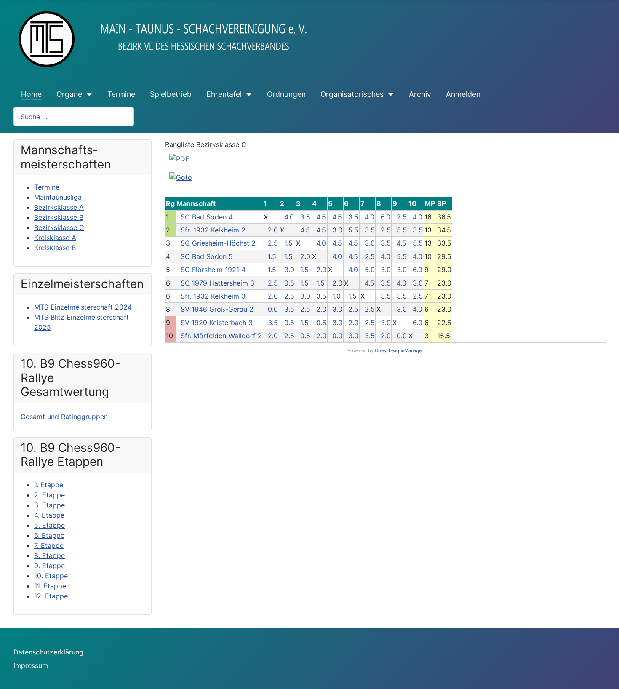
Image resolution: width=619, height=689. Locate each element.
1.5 (288, 243)
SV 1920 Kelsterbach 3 (217, 322)
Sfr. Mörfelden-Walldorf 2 (221, 335)
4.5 (321, 217)
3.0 (337, 230)
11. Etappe (50, 586)
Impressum (30, 665)
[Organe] (87, 94)
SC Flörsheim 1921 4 (213, 269)
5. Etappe (49, 525)
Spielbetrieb (171, 94)
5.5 (353, 230)
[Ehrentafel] (247, 94)
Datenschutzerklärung (48, 652)
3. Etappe (49, 505)
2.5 (402, 217)
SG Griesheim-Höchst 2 (218, 243)
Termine (121, 94)
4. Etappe (49, 515)
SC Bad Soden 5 (207, 256)
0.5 (289, 283)
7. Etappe (49, 545)
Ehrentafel (224, 94)
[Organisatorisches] (389, 94)
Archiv (420, 94)
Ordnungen (286, 94)
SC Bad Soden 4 (207, 217)
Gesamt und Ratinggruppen (64, 416)
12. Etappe (51, 596)
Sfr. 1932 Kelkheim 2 (213, 230)
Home (31, 94)
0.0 (273, 309)
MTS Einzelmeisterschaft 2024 (83, 307)
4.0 (289, 217)
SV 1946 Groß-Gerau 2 (217, 309)
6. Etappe (49, 535)
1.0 (336, 296)
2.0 (273, 230)
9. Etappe (49, 565)
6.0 (385, 217)
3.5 (305, 217)
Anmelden (463, 94)
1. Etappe (48, 485)
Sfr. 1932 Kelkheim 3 (213, 296)
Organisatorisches (352, 94)
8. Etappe (49, 555)
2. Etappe (49, 495)
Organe (69, 94)
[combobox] (73, 116)
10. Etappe (51, 575)
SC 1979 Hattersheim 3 (217, 283)
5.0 (370, 269)
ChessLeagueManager (399, 350)
